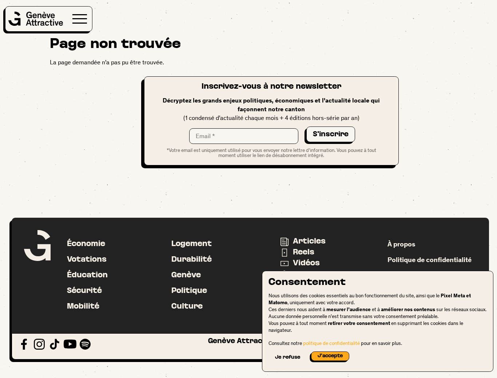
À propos (401, 244)
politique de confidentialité (331, 343)
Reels (303, 252)
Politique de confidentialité (429, 260)
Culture (187, 306)
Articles (309, 241)
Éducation (87, 275)
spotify (85, 344)
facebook (24, 344)
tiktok (54, 344)
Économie (86, 244)
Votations (87, 259)
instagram (39, 344)
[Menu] (80, 19)
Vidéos (306, 263)
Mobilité (83, 306)
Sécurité (84, 290)
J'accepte (330, 356)
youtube (70, 344)
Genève (186, 275)
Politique (189, 290)
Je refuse (287, 357)
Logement (191, 244)
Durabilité (191, 259)
